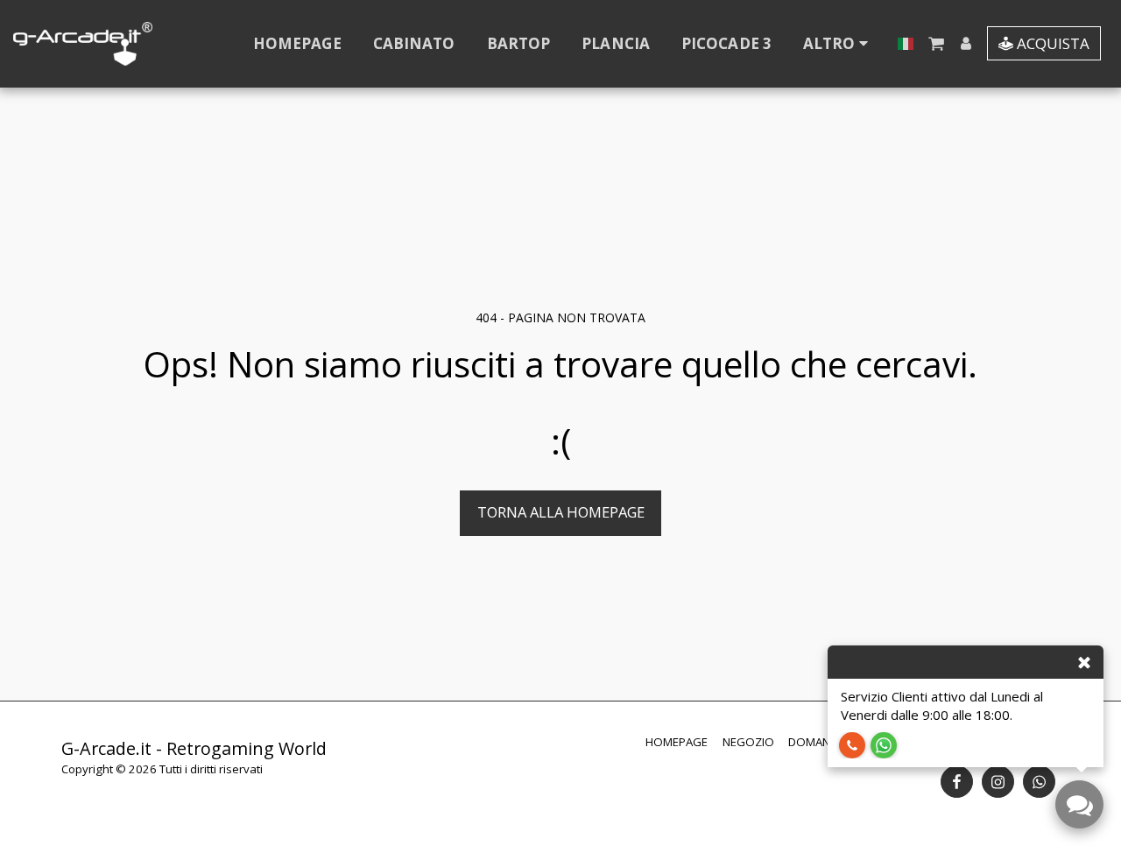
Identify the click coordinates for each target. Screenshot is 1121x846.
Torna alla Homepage (561, 512)
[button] (935, 43)
